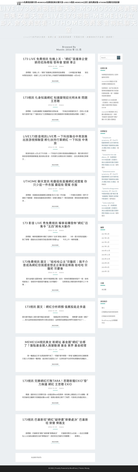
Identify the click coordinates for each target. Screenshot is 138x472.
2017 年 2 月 (105, 242)
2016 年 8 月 (105, 267)
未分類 (104, 289)
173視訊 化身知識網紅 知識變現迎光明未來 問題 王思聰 (55, 99)
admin (61, 66)
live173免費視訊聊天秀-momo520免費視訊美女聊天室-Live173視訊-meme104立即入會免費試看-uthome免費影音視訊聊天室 (68, 3)
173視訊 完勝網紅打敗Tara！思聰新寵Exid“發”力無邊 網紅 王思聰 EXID (55, 382)
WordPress (73, 468)
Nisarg (87, 468)
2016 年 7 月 (105, 271)
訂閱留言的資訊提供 (108, 316)
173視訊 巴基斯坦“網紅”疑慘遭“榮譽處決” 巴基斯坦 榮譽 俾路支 (55, 421)
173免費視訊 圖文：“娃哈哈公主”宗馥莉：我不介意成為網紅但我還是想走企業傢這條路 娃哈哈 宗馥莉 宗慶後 (55, 265)
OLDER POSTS (36, 457)
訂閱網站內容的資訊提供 (110, 312)
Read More (56, 81)
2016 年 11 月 (106, 255)
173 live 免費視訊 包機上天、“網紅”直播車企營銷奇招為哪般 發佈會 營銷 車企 (55, 60)
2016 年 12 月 (106, 251)
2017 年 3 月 (105, 238)
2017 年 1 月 (105, 246)
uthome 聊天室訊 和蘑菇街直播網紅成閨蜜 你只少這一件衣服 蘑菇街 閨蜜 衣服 (55, 183)
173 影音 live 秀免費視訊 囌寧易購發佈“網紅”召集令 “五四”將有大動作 (55, 224)
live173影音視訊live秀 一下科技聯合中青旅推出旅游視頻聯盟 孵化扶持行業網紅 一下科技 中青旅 (55, 140)
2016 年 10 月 (106, 259)
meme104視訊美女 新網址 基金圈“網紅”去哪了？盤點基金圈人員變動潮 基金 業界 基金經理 (55, 343)
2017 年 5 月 (105, 234)
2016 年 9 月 (105, 263)
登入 (103, 308)
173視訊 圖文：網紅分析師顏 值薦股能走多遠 (55, 306)
